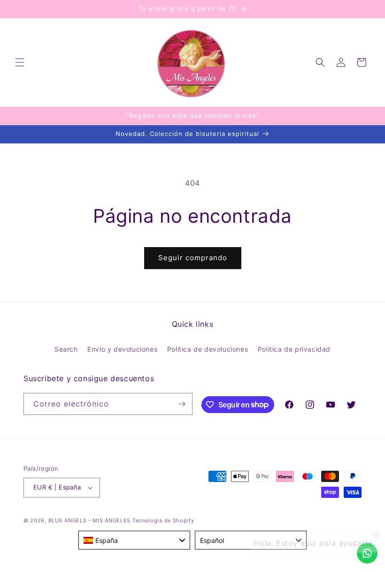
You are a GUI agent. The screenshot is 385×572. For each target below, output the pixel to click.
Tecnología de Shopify (163, 520)
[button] (19, 62)
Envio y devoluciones (122, 349)
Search (66, 349)
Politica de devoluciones (207, 349)
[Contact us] (367, 553)
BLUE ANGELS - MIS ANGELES (89, 520)
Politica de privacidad (294, 349)
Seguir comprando (192, 257)
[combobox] (134, 540)
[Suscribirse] (181, 404)
